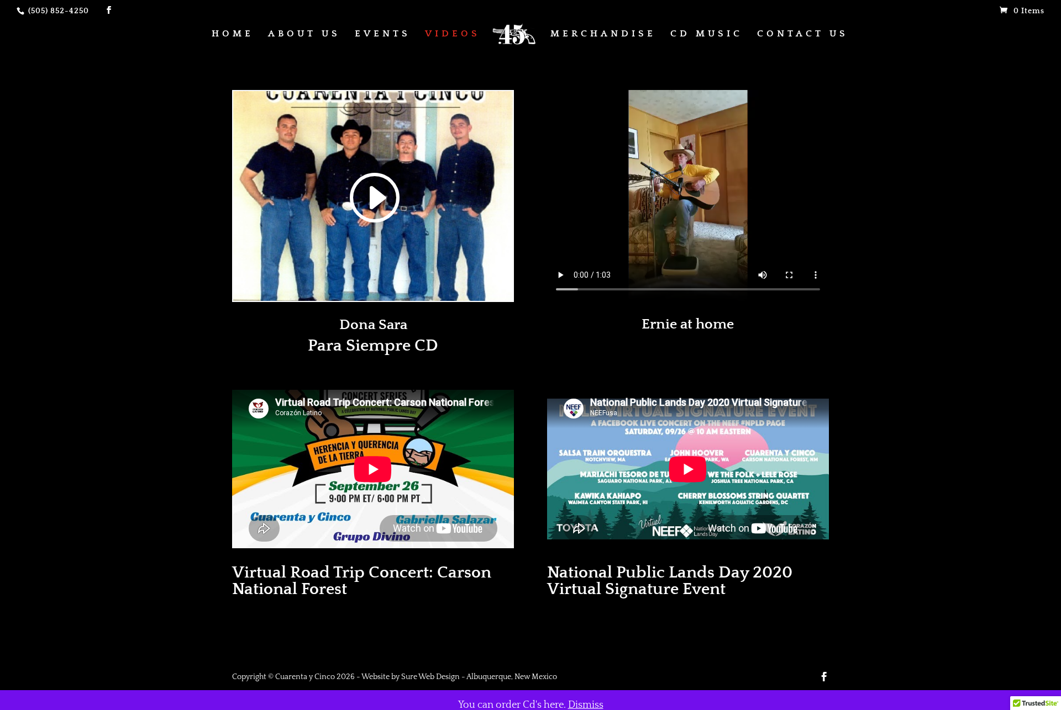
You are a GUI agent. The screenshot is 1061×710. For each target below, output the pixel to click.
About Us (304, 34)
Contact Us (802, 34)
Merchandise (603, 34)
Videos (452, 34)
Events (383, 34)
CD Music (706, 34)
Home (233, 34)
